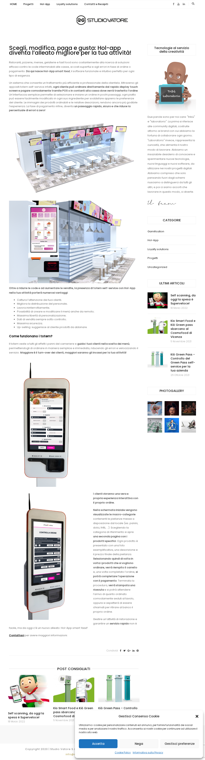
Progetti (28, 4)
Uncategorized (157, 267)
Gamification (156, 231)
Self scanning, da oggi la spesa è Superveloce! (26, 715)
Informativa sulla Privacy (148, 752)
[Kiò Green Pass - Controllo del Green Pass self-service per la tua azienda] (158, 359)
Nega (139, 744)
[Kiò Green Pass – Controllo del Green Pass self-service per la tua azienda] (119, 688)
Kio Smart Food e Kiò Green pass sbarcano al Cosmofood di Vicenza (73, 712)
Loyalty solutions (67, 4)
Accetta (98, 744)
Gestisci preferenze (180, 744)
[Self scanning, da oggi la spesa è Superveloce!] (28, 691)
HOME (13, 4)
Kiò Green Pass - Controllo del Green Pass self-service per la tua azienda (183, 362)
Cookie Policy (123, 752)
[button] (197, 716)
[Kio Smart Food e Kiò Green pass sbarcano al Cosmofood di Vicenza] (73, 688)
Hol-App (45, 4)
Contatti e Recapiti (96, 4)
